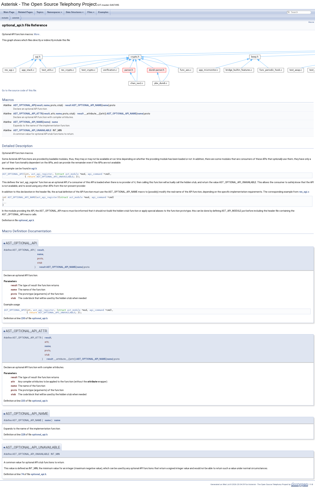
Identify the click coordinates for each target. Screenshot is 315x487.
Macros (311, 22)
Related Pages (25, 12)
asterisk (15, 18)
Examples (103, 12)
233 (23, 400)
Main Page (9, 12)
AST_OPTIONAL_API (24, 105)
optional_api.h (26, 220)
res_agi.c (304, 191)
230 (23, 318)
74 (22, 474)
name (47, 105)
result (39, 105)
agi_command (95, 174)
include (5, 18)
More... (37, 34)
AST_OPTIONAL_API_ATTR (27, 113)
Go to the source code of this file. (19, 90)
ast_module (72, 174)
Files (89, 12)
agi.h (34, 168)
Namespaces (53, 12)
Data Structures (74, 12)
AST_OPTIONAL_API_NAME (87, 105)
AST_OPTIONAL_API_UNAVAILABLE (32, 130)
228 (23, 434)
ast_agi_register (41, 174)
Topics (40, 12)
